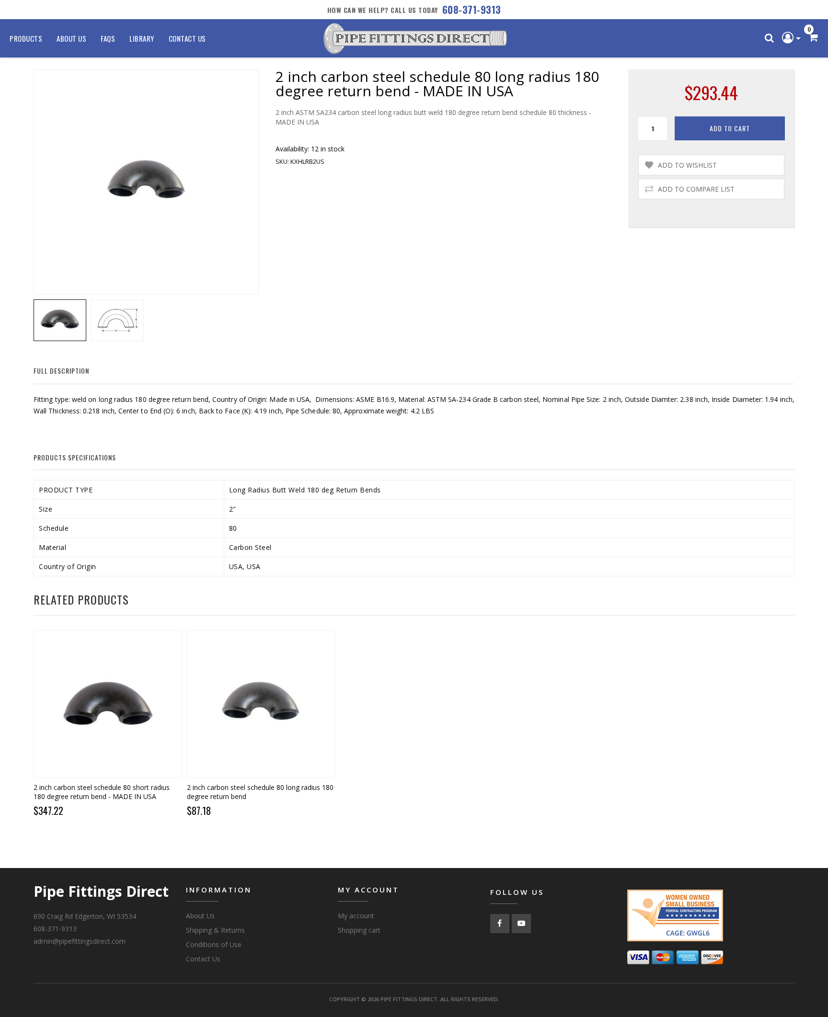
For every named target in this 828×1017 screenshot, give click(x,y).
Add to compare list (696, 189)
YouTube (521, 923)
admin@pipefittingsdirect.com (80, 941)
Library (141, 38)
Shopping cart (359, 930)
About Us (71, 38)
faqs (108, 38)
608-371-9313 (471, 9)
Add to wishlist (687, 165)
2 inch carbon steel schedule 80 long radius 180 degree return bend (260, 792)
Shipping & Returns (215, 930)
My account (356, 915)
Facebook (499, 923)
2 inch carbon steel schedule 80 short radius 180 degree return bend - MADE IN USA (102, 792)
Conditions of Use (214, 944)
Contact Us (187, 38)
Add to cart (730, 128)
